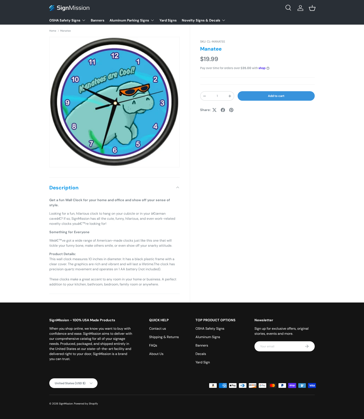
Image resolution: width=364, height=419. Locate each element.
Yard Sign (202, 362)
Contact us (157, 328)
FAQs (153, 345)
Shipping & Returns (164, 337)
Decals (200, 354)
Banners (97, 20)
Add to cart (276, 96)
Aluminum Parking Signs (129, 20)
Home (52, 30)
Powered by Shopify (86, 403)
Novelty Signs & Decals (201, 20)
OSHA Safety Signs (64, 20)
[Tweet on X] (214, 110)
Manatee (65, 30)
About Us (156, 354)
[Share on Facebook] (223, 110)
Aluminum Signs (207, 337)
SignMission (66, 403)
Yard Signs (168, 20)
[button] (312, 8)
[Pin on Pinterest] (231, 110)
